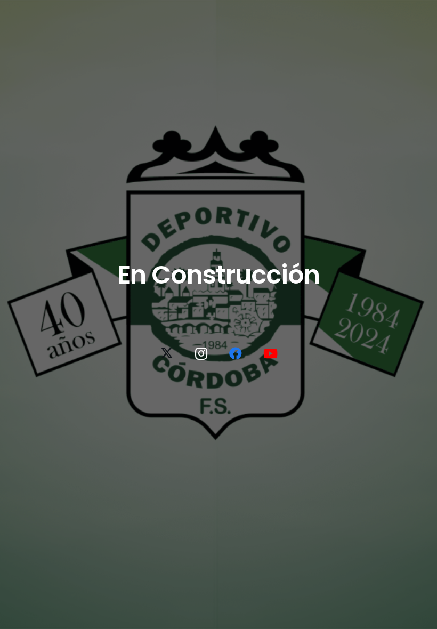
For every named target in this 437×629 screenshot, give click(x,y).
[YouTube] (270, 353)
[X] (167, 353)
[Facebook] (236, 353)
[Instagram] (201, 353)
